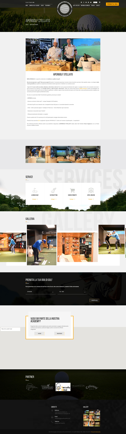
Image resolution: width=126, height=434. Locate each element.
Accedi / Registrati (29, 2)
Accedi (39, 333)
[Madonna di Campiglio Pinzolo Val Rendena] (33, 387)
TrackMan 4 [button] (47, 5)
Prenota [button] (93, 5)
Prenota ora (94, 300)
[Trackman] (63, 386)
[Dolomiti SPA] (92, 386)
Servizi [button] (42, 5)
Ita (95, 2)
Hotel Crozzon (76, 5)
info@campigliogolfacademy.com (62, 418)
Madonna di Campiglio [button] (85, 5)
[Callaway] (77, 387)
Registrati (59, 333)
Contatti (98, 5)
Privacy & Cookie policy (95, 431)
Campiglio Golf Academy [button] (34, 5)
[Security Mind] (48, 387)
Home (27, 5)
